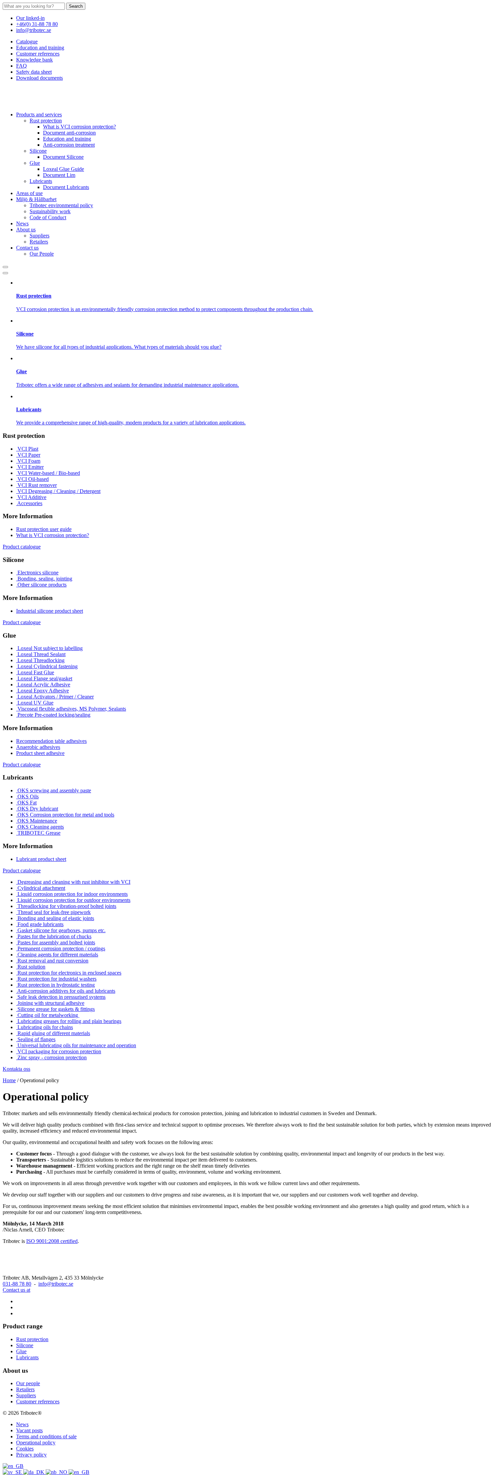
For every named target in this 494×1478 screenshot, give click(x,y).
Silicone (38, 151)
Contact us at (16, 1290)
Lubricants (41, 181)
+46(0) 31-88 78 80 (37, 24)
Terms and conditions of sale (46, 1436)
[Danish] (34, 1472)
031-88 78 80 (17, 1284)
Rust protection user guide (44, 529)
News (22, 223)
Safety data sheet (34, 72)
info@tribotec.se (33, 30)
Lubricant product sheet (41, 859)
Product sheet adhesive (40, 753)
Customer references (37, 53)
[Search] (5, 267)
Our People (42, 254)
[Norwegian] (57, 1472)
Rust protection (46, 120)
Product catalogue (22, 546)
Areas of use (29, 193)
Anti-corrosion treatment (69, 145)
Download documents (39, 78)
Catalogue (27, 41)
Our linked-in (30, 18)
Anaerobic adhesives (38, 747)
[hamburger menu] (5, 273)
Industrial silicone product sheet (49, 611)
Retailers (39, 241)
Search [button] (76, 6)
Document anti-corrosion (69, 133)
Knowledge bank (34, 60)
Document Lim (59, 175)
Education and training (40, 47)
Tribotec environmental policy (61, 205)
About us (26, 229)
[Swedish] (13, 1472)
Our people (28, 1383)
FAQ (21, 66)
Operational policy (35, 1442)
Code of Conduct (48, 217)
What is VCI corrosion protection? (79, 126)
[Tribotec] (36, 103)
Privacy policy (31, 1454)
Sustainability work (50, 211)
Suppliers (39, 235)
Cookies (25, 1448)
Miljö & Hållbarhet (36, 199)
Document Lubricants (66, 187)
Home (9, 1080)
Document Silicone (63, 157)
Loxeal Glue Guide (63, 169)
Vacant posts (29, 1430)
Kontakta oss (16, 1069)
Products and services (39, 114)
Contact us (27, 248)
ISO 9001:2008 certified (52, 1241)
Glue (35, 163)
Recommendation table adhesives (51, 741)
